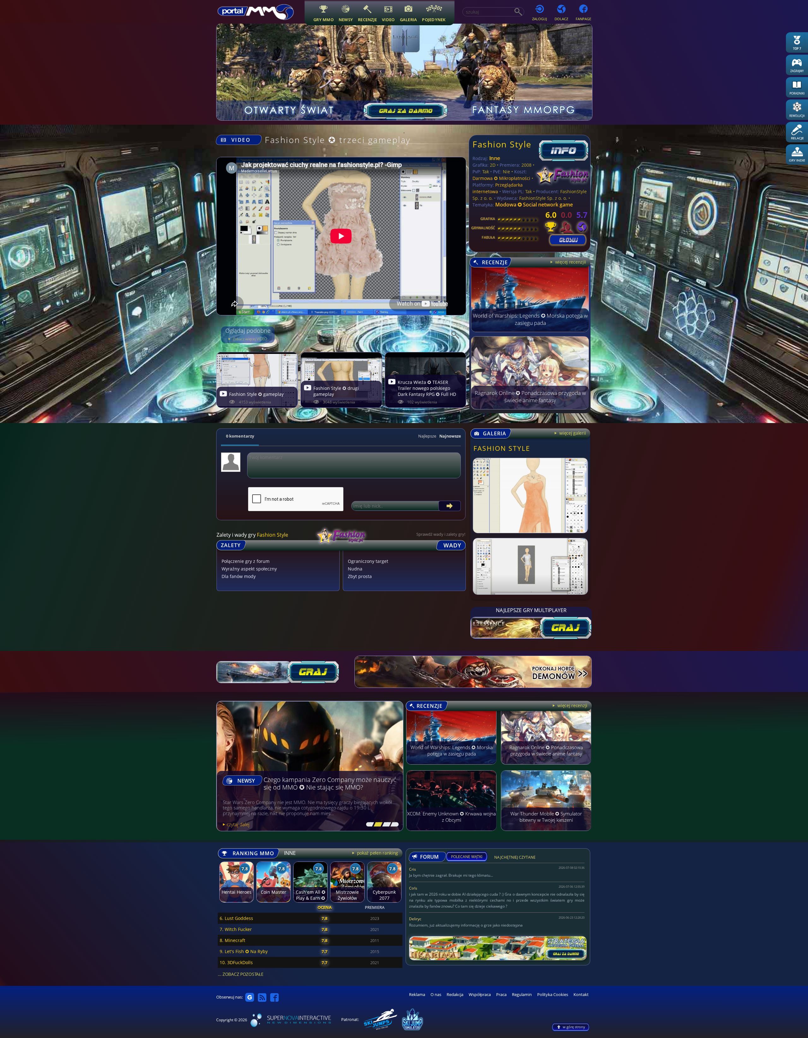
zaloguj (539, 18)
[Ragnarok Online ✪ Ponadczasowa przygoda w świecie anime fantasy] (530, 407)
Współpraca (480, 994)
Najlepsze (427, 436)
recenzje (367, 19)
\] (392, 824)
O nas (436, 994)
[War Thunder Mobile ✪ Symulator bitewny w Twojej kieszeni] (546, 833)
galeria (408, 19)
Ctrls (413, 888)
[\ (368, 824)
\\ (377, 824)
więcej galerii (572, 433)
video (388, 19)
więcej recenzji (571, 705)
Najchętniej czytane (515, 858)
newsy (346, 19)
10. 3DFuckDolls (236, 962)
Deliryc (415, 919)
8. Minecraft (232, 940)
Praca (501, 994)
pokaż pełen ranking (377, 853)
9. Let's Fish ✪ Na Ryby (244, 951)
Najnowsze (450, 436)
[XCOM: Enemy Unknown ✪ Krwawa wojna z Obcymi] (451, 833)
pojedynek (433, 19)
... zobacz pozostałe (240, 974)
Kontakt (581, 994)
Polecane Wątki (466, 856)
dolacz (561, 18)
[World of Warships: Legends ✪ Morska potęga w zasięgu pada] (530, 330)
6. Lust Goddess (236, 918)
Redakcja (455, 994)
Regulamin (522, 994)
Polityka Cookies (552, 994)
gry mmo (323, 19)
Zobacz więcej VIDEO (249, 339)
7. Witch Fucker (236, 929)
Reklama (417, 994)
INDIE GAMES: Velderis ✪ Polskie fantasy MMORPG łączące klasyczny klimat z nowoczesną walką (321, 779)
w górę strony (574, 1026)
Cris (412, 869)
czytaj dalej (238, 824)
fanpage (583, 18)
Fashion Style (502, 144)
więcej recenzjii (570, 262)
